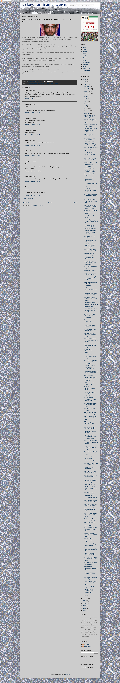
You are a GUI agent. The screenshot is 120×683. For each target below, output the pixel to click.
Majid (52, 83)
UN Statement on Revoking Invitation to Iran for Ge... (90, 289)
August (86, 96)
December (87, 86)
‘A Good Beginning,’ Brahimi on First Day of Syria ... (91, 221)
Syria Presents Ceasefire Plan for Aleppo (89, 351)
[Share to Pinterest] (52, 81)
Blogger (67, 674)
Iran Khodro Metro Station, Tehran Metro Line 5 (90, 540)
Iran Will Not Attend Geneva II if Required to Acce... (90, 299)
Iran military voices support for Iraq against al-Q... (89, 494)
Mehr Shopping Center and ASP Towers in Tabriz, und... (90, 130)
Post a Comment (28, 198)
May (85, 103)
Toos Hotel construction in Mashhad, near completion (90, 284)
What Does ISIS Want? (90, 270)
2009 (84, 605)
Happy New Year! (89, 587)
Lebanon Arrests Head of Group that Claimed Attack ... (90, 583)
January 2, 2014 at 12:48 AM (33, 155)
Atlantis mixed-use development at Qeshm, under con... (90, 170)
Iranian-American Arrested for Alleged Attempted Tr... (90, 399)
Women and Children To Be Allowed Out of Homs (90, 212)
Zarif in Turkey (88, 525)
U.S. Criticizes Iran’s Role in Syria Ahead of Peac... (90, 488)
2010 (84, 603)
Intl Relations (86, 62)
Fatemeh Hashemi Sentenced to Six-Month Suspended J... (90, 227)
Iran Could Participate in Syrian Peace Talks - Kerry (90, 515)
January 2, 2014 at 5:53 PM (32, 181)
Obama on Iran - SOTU (90, 162)
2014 (84, 84)
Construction (86, 66)
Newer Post (25, 202)
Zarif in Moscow (88, 375)
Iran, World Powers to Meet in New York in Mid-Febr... (90, 190)
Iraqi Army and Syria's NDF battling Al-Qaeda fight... (90, 201)
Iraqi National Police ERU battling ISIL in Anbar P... (90, 257)
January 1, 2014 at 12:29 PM (33, 98)
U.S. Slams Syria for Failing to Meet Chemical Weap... (89, 139)
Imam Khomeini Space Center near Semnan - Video (90, 559)
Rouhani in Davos (89, 253)
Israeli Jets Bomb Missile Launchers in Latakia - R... (91, 196)
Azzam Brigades (31, 83)
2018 (84, 79)
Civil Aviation (85, 58)
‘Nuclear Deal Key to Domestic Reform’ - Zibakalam (90, 316)
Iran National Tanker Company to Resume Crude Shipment (90, 206)
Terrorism (56, 83)
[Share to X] (49, 81)
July (85, 98)
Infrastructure (86, 68)
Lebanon (48, 83)
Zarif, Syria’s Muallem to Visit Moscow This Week (91, 404)
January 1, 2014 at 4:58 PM (32, 135)
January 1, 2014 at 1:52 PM (32, 112)
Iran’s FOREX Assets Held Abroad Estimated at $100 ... (91, 340)
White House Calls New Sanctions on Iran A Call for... (90, 453)
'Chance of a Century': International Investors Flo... (90, 549)
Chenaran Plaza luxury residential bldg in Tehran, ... (90, 509)
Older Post (74, 202)
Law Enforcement (87, 56)
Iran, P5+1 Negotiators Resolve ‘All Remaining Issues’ (91, 442)
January (86, 113)
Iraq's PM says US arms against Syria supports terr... (91, 149)
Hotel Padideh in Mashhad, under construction (89, 591)
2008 (84, 608)
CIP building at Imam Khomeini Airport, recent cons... (90, 423)
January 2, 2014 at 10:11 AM (33, 171)
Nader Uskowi (87, 646)
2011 (84, 600)
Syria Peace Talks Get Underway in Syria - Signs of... (90, 232)
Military (84, 49)
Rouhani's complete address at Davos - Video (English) (90, 245)
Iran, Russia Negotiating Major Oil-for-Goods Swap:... (90, 447)
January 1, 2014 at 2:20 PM (32, 124)
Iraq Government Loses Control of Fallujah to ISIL (90, 529)
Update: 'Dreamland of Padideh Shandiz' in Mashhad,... (90, 379)
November (87, 89)
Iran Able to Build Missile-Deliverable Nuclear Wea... (89, 154)
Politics (84, 60)
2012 (84, 598)
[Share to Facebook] (51, 81)
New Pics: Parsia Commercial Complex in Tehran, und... (90, 436)
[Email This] (47, 81)
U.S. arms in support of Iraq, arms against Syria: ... (90, 185)
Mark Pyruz (87, 644)
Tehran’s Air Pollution (90, 522)
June (86, 101)
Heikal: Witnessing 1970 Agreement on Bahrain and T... (91, 418)
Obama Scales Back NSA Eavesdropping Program (90, 345)
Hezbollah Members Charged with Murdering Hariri (89, 367)
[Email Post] (45, 81)
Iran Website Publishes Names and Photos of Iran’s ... (90, 121)
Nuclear (84, 51)
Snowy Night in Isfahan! (90, 497)
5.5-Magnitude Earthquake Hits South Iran (91, 568)
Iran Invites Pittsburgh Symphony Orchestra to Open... (90, 356)
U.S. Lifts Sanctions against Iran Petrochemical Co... (90, 179)
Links (83, 73)
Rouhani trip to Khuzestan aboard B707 (89, 388)
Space (84, 53)
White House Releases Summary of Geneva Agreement (90, 362)
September (87, 93)
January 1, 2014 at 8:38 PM (32, 145)
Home (50, 202)
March (86, 108)
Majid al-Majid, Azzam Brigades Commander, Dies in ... (90, 534)
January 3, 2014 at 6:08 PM (32, 195)
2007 (84, 610)
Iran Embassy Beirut (40, 83)
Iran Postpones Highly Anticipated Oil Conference (90, 278)
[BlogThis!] (48, 81)
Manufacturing (86, 70)
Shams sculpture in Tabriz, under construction (89, 321)
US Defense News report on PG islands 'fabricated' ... (90, 263)
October (86, 91)
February (87, 111)
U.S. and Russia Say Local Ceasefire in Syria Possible (90, 394)
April (85, 106)
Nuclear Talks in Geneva (91, 461)
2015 (84, 82)
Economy (85, 64)
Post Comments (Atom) (36, 205)
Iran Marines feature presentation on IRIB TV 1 (90, 334)
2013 (84, 596)
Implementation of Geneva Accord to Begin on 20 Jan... (89, 573)
